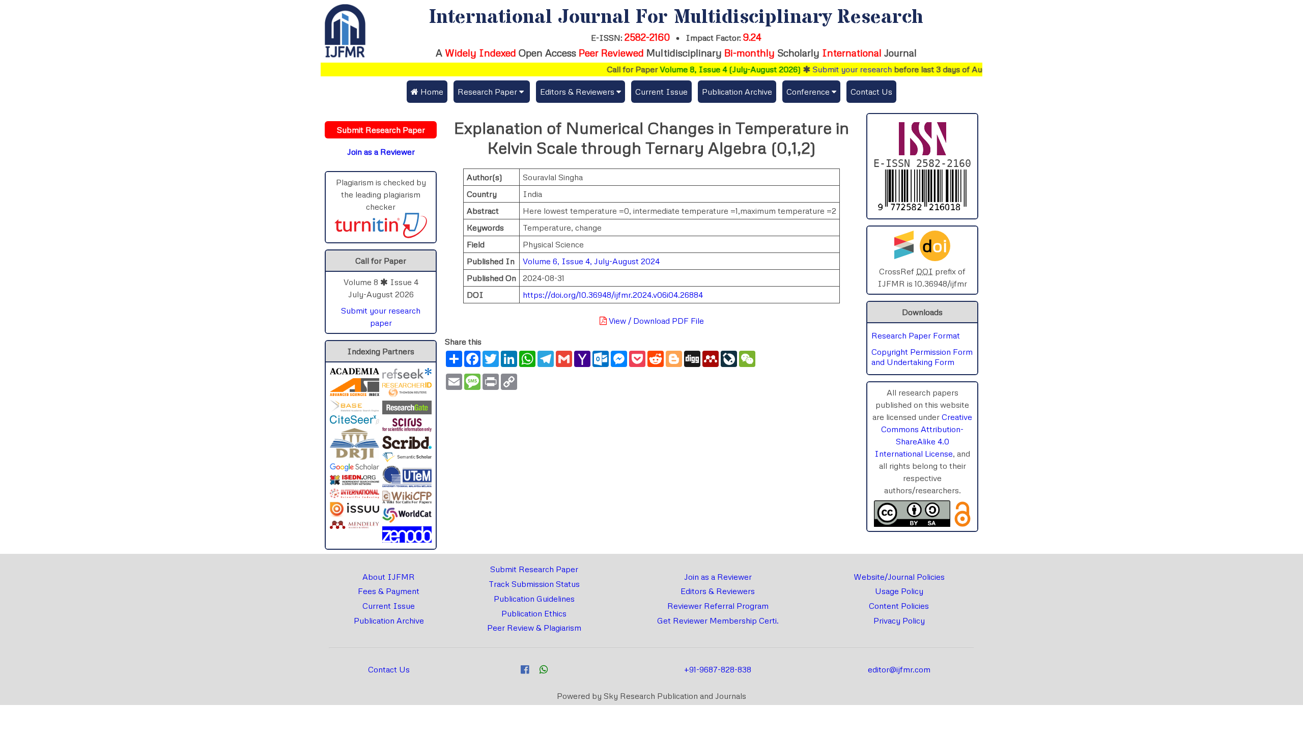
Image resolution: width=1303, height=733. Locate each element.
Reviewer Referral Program (718, 606)
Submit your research (834, 69)
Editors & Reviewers (718, 591)
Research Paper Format (915, 335)
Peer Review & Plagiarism (534, 628)
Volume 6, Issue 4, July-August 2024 (591, 261)
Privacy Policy (899, 620)
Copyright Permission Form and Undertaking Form (922, 357)
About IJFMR (388, 577)
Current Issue (661, 92)
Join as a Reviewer (718, 577)
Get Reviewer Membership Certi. (718, 620)
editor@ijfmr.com (899, 669)
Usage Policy (899, 591)
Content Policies (899, 606)
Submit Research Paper (534, 569)
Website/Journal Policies (899, 577)
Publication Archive (737, 92)
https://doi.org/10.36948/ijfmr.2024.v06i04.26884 (613, 295)
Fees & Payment (388, 591)
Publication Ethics (533, 613)
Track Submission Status (534, 584)
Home (430, 92)
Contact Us (871, 92)
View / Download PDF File (655, 321)
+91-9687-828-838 (717, 669)
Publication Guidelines (534, 599)
